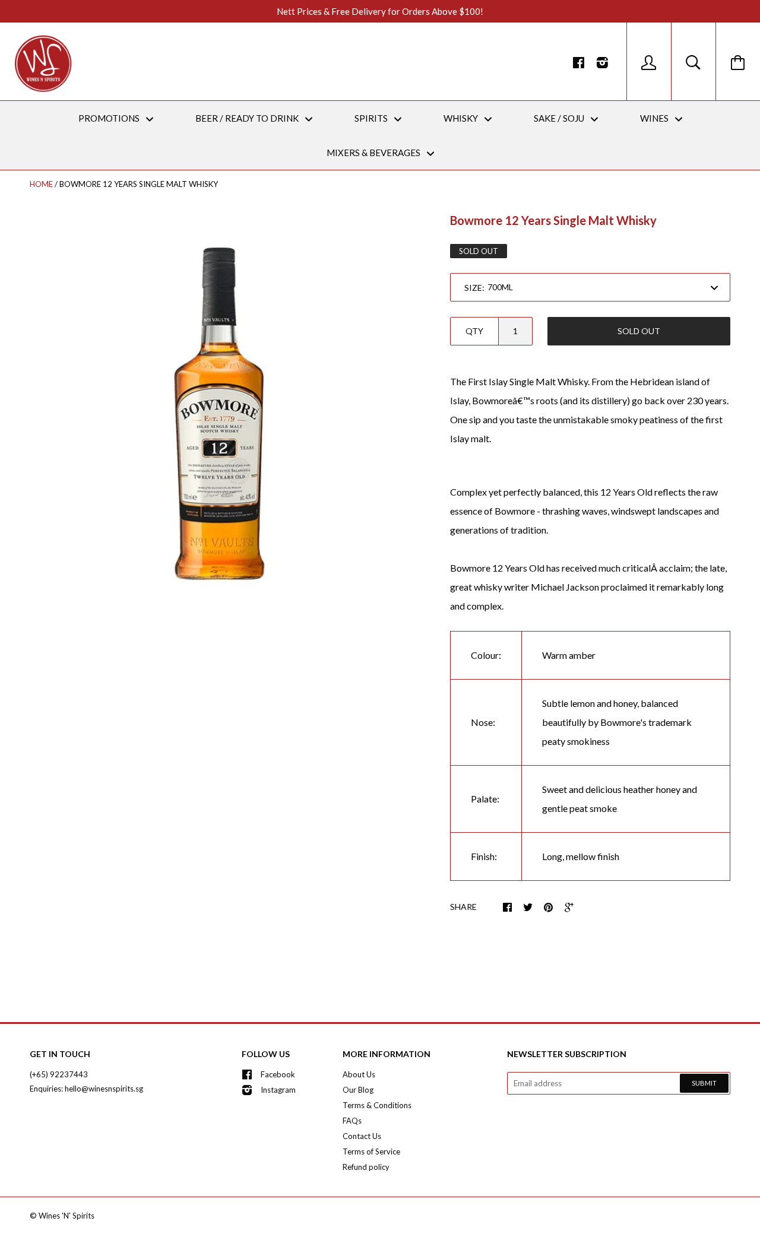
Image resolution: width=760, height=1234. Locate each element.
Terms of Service (371, 1151)
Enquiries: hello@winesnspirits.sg (86, 1088)
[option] (219, 407)
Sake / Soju (560, 118)
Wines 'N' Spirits (66, 1215)
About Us (359, 1074)
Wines (655, 118)
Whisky (462, 118)
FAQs (352, 1120)
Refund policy (366, 1167)
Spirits (372, 118)
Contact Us (362, 1136)
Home (41, 184)
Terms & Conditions (377, 1105)
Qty (474, 331)
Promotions (109, 118)
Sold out (639, 331)
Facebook (278, 1074)
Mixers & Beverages (374, 152)
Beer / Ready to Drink (247, 118)
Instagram (278, 1090)
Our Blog (358, 1090)
